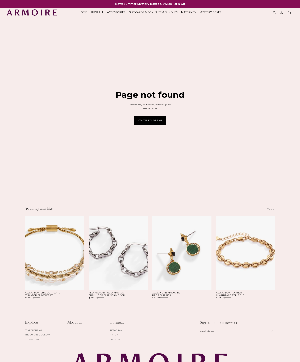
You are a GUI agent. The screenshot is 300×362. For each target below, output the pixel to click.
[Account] (281, 12)
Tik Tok (114, 334)
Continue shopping (150, 120)
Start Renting (33, 330)
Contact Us (32, 339)
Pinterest (115, 339)
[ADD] (79, 284)
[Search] (274, 12)
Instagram (116, 330)
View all (271, 209)
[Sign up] (271, 331)
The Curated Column (38, 334)
